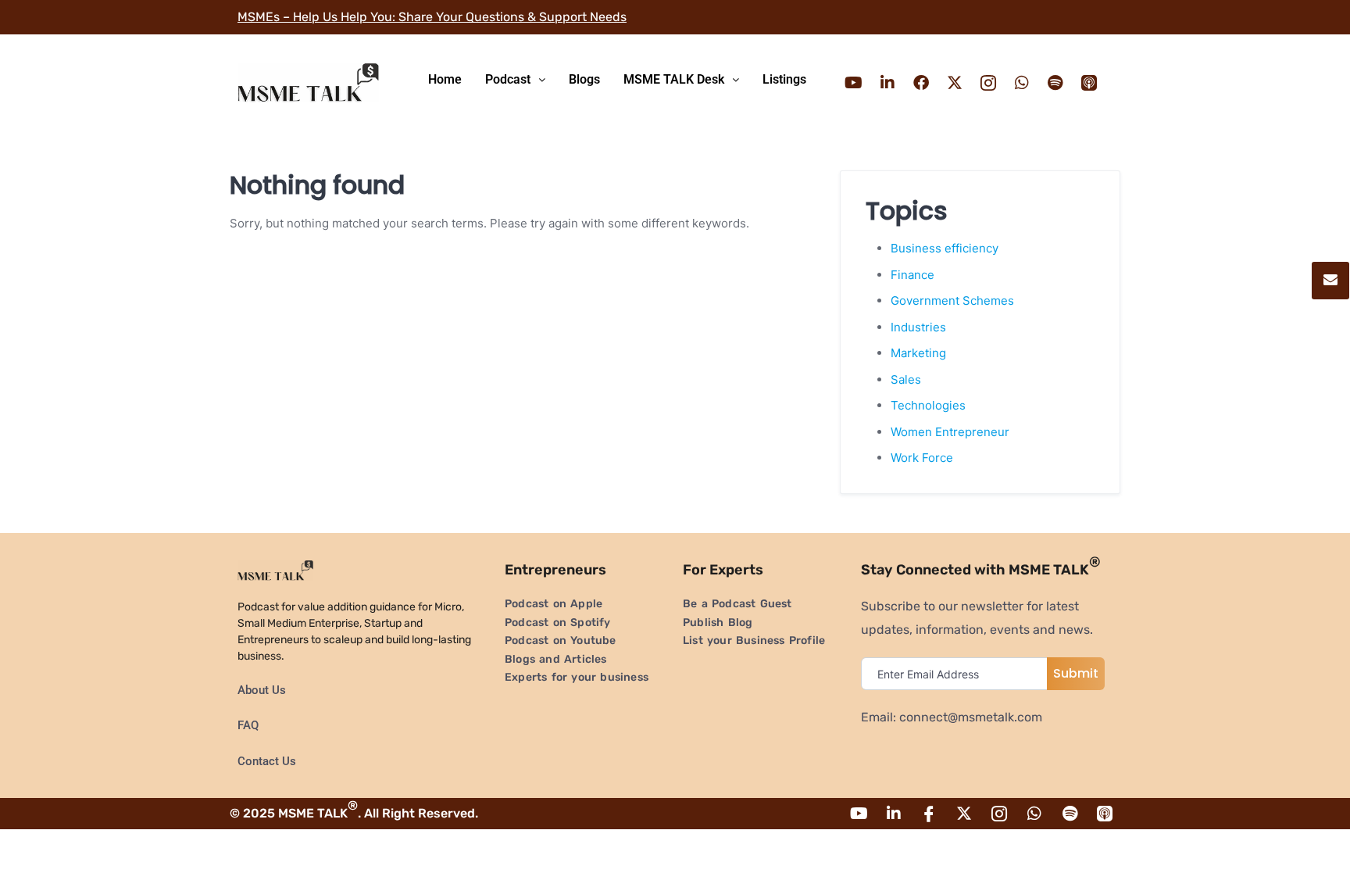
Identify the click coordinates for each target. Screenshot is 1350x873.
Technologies (928, 405)
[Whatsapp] (1022, 82)
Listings (784, 79)
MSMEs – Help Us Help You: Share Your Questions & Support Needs (432, 16)
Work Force (922, 457)
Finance (912, 274)
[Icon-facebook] (929, 813)
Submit (1075, 673)
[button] (515, 80)
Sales (906, 379)
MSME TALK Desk (673, 79)
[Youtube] (854, 82)
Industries (918, 327)
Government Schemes (952, 300)
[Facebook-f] (921, 82)
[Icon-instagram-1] (988, 82)
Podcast (507, 79)
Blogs (584, 79)
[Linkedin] (887, 82)
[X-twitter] (954, 82)
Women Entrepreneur (950, 431)
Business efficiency (944, 248)
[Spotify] (1055, 82)
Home (445, 79)
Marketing (918, 352)
